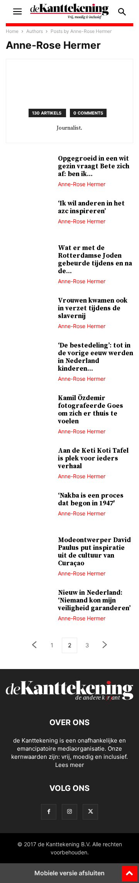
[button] (17, 11)
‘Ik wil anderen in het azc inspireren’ (91, 207)
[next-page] (105, 646)
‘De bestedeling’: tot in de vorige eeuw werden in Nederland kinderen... (95, 357)
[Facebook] (48, 811)
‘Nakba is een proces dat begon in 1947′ (91, 499)
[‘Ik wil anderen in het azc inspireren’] (29, 217)
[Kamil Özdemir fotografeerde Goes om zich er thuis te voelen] (29, 411)
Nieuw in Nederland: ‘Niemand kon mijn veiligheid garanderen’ (94, 601)
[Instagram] (69, 811)
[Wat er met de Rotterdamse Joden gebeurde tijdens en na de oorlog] (29, 261)
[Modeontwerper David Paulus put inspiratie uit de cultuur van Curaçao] (29, 553)
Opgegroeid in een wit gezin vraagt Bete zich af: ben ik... (93, 166)
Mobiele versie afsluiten (69, 873)
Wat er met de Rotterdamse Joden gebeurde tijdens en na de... (95, 260)
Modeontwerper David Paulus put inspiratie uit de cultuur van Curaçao (94, 552)
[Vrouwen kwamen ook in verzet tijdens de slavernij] (29, 314)
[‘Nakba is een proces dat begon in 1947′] (29, 509)
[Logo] (69, 699)
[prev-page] (34, 646)
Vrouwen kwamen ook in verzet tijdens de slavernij (92, 308)
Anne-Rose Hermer (81, 184)
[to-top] (129, 870)
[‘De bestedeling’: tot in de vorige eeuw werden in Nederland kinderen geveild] (29, 359)
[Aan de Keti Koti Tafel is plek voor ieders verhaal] (29, 464)
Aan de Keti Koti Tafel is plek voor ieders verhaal (93, 459)
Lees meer (69, 764)
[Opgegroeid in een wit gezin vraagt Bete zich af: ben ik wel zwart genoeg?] (29, 172)
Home (12, 31)
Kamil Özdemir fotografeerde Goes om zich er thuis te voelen (90, 410)
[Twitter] (90, 811)
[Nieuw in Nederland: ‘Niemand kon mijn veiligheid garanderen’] (29, 606)
